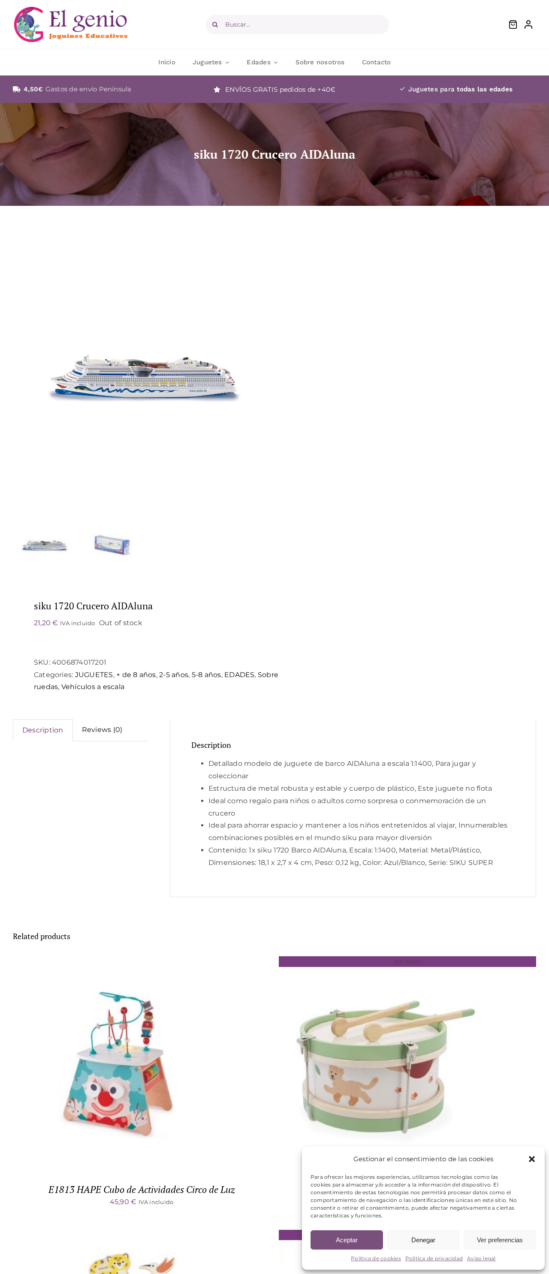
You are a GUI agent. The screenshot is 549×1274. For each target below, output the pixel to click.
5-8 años (206, 675)
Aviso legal (481, 1258)
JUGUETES (94, 675)
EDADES (239, 675)
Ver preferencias (500, 1240)
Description (42, 730)
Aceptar (347, 1240)
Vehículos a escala (92, 687)
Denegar (423, 1240)
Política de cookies (376, 1258)
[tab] (43, 730)
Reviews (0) (102, 730)
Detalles (148, 1065)
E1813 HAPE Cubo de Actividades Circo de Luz (141, 1189)
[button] (532, 1159)
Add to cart (98, 1065)
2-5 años (173, 675)
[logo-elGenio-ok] (71, 10)
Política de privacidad (434, 1258)
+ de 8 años (136, 675)
